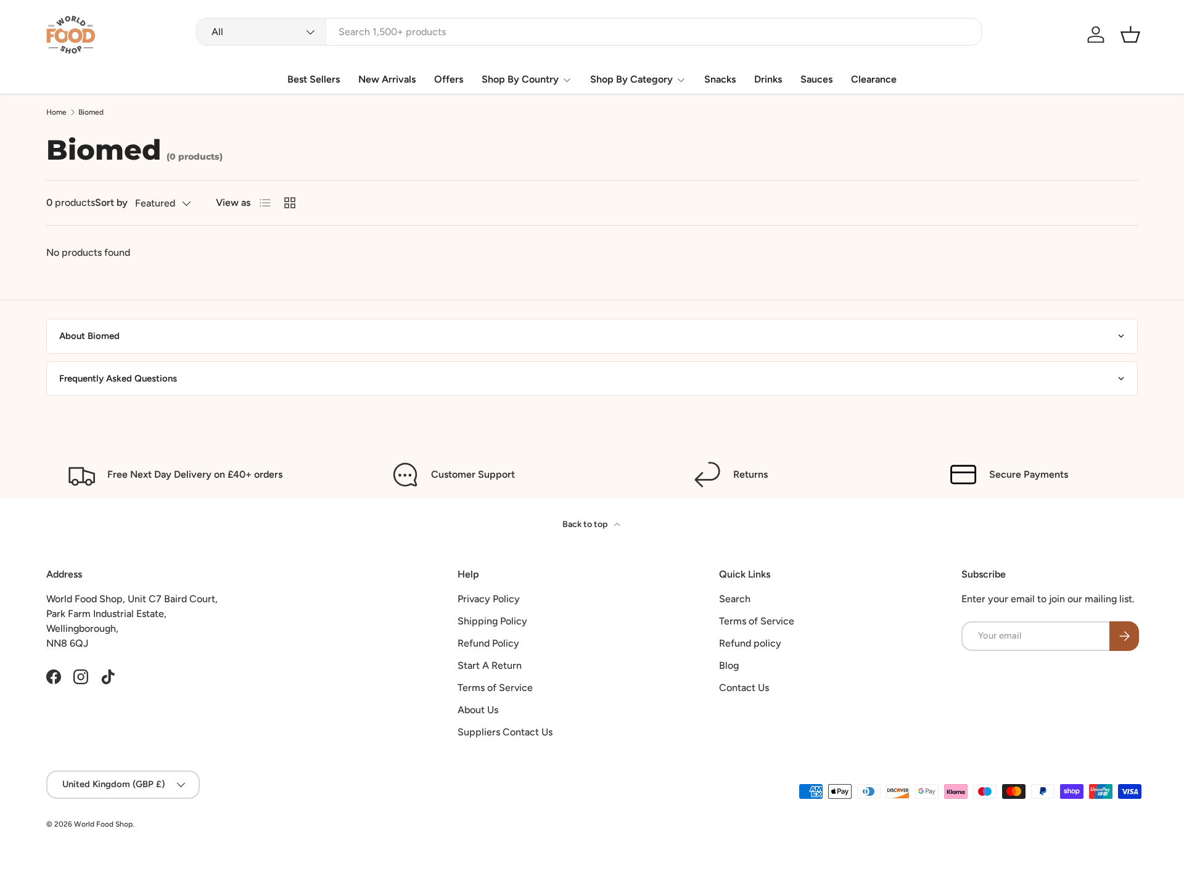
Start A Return (490, 665)
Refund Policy (488, 643)
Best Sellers (313, 79)
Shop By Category (631, 79)
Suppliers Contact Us (505, 732)
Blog (729, 665)
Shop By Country (520, 79)
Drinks (768, 79)
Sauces (816, 79)
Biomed (91, 112)
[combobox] (588, 31)
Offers (448, 79)
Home (56, 112)
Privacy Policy (489, 599)
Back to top (585, 524)
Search (734, 599)
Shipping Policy (492, 621)
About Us (478, 710)
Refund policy (750, 643)
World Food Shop (103, 824)
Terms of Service (495, 687)
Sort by (111, 202)
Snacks (720, 79)
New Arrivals (387, 79)
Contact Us (744, 687)
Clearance (874, 79)
